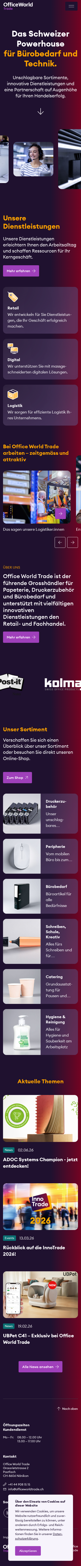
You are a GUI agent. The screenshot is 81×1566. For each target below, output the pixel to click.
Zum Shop (15, 777)
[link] (40, 814)
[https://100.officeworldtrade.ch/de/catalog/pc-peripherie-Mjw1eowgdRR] (40, 856)
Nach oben (70, 1409)
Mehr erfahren (18, 271)
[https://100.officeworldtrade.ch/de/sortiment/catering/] (40, 986)
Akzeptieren (28, 1551)
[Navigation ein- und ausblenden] (71, 6)
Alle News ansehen (38, 1367)
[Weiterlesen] (40, 1134)
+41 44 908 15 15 (19, 1484)
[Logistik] (36, 497)
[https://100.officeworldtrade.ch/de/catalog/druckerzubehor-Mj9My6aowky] (40, 814)
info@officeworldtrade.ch (26, 1489)
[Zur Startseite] (18, 6)
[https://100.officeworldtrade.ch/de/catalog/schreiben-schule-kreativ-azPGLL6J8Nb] (40, 941)
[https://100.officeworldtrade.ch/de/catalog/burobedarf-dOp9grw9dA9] (40, 896)
